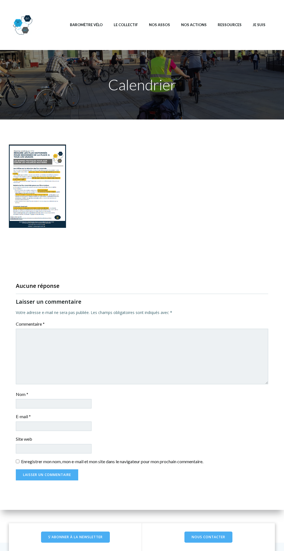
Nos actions (194, 25)
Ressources (230, 25)
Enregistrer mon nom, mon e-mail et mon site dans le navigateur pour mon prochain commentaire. (112, 461)
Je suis (259, 25)
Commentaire (30, 323)
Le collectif (126, 25)
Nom (22, 394)
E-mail (23, 416)
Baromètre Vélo (86, 25)
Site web (24, 439)
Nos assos (159, 25)
